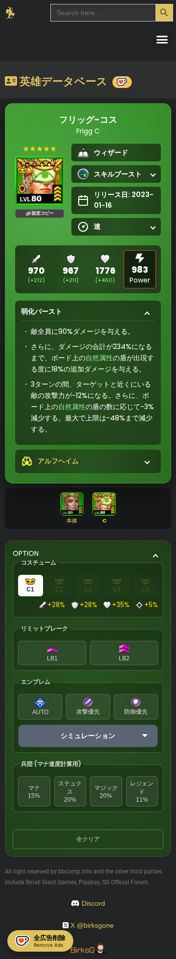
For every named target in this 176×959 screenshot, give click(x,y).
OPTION (26, 553)
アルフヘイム (58, 461)
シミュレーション (88, 736)
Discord (93, 903)
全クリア (88, 839)
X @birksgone (92, 925)
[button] (162, 39)
